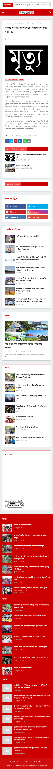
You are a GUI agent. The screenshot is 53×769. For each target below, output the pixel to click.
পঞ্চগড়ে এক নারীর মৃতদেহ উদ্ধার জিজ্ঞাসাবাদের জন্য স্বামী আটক (31, 155)
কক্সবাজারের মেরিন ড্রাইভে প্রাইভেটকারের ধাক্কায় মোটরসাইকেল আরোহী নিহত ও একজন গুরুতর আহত (30, 728)
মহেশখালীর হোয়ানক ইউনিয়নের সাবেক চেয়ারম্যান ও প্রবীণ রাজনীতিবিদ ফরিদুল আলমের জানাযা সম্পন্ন (32, 686)
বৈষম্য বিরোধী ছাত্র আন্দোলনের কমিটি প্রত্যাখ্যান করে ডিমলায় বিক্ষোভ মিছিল (32, 578)
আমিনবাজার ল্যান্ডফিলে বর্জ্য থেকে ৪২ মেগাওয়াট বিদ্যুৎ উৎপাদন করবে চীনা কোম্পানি (30, 289)
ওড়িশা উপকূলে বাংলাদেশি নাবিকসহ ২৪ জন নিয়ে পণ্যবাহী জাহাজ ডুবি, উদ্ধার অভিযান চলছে (30, 268)
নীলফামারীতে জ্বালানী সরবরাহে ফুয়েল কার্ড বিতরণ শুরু (30, 437)
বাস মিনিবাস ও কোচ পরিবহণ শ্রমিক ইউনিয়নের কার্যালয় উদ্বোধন (30, 386)
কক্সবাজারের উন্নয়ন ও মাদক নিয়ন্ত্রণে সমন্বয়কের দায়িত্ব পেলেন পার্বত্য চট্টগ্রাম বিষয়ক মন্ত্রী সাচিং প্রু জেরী (32, 696)
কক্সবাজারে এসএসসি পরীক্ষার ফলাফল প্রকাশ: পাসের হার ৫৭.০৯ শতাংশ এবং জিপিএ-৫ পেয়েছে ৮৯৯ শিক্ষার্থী (30, 300)
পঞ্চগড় (29, 135)
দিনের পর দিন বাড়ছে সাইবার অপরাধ (25, 416)
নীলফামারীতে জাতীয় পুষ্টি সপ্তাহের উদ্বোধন (27, 427)
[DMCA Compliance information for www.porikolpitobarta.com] (14, 507)
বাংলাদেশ (35, 135)
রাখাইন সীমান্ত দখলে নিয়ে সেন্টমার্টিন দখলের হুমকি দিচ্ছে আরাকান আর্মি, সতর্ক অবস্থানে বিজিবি (32, 738)
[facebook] (15, 206)
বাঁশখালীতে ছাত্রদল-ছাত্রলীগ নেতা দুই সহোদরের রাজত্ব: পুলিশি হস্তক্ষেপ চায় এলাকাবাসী (30, 588)
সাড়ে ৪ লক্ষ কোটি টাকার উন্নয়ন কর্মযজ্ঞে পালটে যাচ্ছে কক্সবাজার (23, 345)
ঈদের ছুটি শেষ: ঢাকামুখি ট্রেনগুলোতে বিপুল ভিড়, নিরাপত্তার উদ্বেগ (31, 407)
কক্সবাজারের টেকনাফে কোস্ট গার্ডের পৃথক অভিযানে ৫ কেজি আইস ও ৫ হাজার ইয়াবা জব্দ (31, 279)
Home (12, 761)
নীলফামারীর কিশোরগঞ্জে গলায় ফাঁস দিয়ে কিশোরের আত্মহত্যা (29, 546)
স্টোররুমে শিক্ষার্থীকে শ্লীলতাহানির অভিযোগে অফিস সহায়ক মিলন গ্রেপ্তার (30, 536)
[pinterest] (15, 212)
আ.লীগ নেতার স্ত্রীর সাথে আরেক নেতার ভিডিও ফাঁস (29, 236)
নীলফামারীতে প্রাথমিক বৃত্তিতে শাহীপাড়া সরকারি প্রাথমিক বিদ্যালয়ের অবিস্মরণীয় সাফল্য (30, 375)
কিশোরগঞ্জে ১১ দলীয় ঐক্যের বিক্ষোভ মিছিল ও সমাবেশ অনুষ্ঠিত (29, 636)
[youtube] (37, 217)
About (19, 761)
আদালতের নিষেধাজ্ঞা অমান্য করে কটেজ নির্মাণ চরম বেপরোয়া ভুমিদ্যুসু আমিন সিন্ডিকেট (31, 568)
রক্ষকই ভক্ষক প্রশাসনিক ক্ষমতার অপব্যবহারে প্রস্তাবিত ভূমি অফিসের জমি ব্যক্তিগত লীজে (31, 557)
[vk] (15, 217)
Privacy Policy (38, 761)
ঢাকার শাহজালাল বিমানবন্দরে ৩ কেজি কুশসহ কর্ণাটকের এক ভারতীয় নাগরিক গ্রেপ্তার (30, 247)
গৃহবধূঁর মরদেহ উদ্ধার (15, 135)
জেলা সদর (24, 135)
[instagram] (37, 212)
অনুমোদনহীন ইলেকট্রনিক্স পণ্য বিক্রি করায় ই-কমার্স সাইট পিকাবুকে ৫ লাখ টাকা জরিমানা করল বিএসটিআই (31, 258)
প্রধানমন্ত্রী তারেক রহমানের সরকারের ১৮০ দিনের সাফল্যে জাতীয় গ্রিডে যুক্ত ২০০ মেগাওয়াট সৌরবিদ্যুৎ (32, 707)
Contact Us (28, 761)
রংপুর (9, 23)
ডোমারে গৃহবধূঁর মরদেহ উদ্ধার (23, 165)
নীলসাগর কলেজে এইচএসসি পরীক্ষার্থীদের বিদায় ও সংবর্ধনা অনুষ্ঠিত (30, 647)
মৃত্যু (39, 135)
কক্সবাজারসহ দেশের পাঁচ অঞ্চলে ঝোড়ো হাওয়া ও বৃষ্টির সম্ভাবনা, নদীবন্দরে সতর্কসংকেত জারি (32, 717)
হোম (6, 23)
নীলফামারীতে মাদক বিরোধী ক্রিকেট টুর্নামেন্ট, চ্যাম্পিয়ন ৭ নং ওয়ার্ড (31, 396)
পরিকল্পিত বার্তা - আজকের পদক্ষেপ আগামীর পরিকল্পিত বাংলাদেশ (32, 765)
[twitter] (37, 206)
